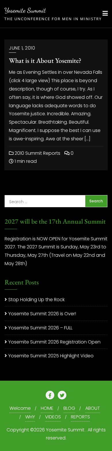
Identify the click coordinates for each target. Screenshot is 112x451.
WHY (30, 417)
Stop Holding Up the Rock (36, 299)
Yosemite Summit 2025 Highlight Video (51, 355)
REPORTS (80, 417)
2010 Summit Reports (36, 153)
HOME (47, 408)
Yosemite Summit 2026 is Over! (42, 313)
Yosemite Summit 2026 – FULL (40, 327)
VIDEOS (53, 417)
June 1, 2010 (22, 48)
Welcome (20, 408)
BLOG (69, 408)
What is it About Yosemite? (45, 60)
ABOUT (92, 408)
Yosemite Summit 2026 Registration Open (54, 342)
